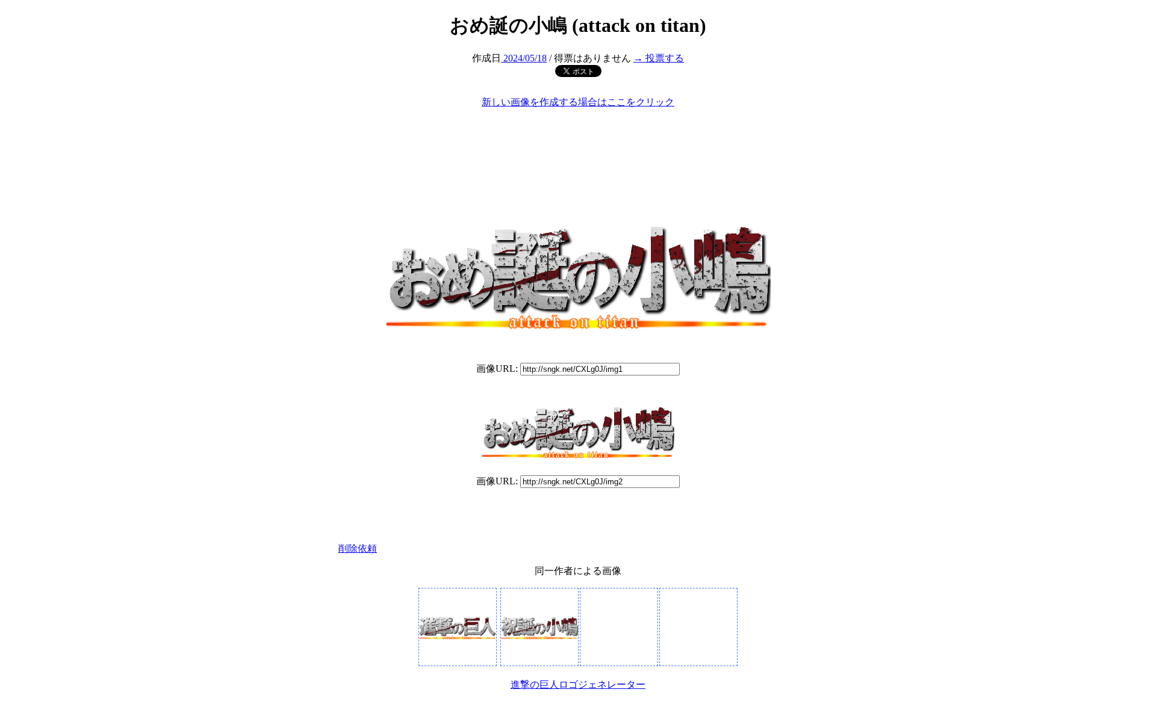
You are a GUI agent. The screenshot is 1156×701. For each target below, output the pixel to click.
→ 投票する (658, 58)
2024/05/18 (524, 58)
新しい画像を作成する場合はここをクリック (578, 102)
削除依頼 (357, 548)
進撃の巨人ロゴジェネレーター (578, 684)
